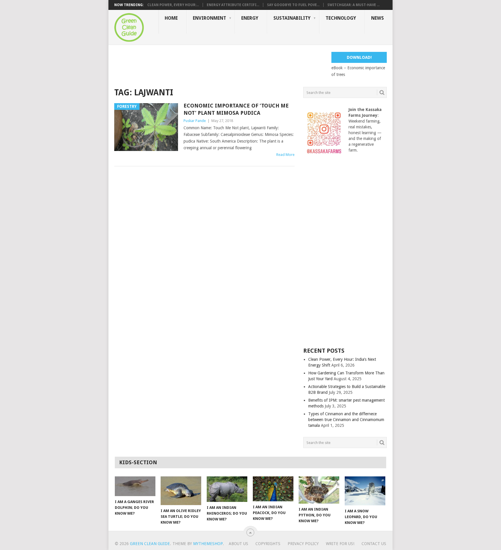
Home (171, 18)
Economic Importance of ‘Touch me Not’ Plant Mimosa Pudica (236, 109)
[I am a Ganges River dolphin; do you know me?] (135, 486)
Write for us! (340, 543)
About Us (238, 543)
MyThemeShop (208, 543)
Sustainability (292, 18)
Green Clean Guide (150, 543)
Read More (285, 154)
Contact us (374, 543)
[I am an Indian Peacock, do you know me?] (273, 488)
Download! (359, 57)
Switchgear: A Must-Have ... (353, 5)
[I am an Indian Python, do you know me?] (319, 490)
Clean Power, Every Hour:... (173, 5)
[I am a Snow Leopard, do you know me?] (365, 490)
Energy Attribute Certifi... (233, 5)
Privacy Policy (303, 543)
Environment (209, 18)
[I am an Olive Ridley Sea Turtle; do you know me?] (181, 490)
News (377, 18)
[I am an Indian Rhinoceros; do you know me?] (227, 489)
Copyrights (267, 543)
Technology (341, 18)
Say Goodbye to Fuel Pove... (293, 5)
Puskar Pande (195, 121)
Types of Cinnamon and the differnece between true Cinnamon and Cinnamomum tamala (346, 419)
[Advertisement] (219, 65)
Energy (249, 18)
